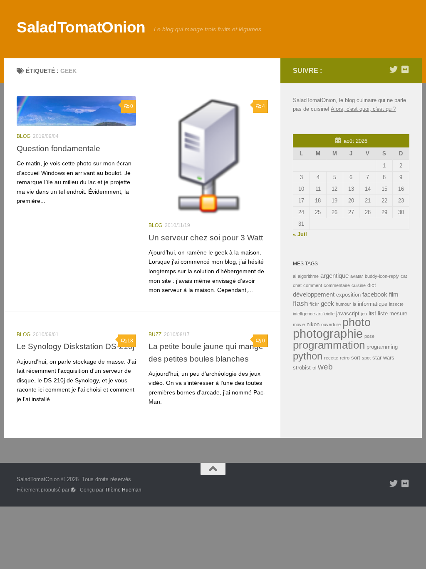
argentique (334, 275)
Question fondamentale (58, 148)
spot (366, 357)
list (372, 313)
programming (382, 347)
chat (297, 285)
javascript (347, 313)
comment (312, 285)
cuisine (359, 285)
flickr (314, 304)
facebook (374, 294)
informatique (372, 304)
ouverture (331, 324)
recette (331, 357)
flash (300, 303)
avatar (356, 276)
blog (23, 136)
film (394, 294)
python (307, 356)
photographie (328, 333)
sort (355, 357)
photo (356, 322)
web (325, 366)
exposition (348, 295)
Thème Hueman (123, 489)
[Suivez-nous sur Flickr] (405, 69)
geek (327, 303)
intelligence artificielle (313, 313)
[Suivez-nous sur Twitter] (393, 69)
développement (313, 294)
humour (343, 304)
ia (354, 304)
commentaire (337, 285)
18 (130, 341)
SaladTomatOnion (81, 27)
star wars (383, 357)
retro (344, 357)
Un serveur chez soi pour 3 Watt (206, 237)
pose (369, 336)
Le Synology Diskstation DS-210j (75, 346)
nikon (313, 324)
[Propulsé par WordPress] (73, 489)
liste (383, 313)
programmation (329, 345)
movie (299, 324)
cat (404, 276)
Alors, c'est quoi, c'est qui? (363, 109)
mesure (398, 313)
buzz (155, 334)
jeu (364, 313)
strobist (302, 367)
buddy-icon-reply (382, 276)
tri (314, 367)
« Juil (300, 234)
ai (294, 276)
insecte (396, 304)
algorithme (308, 276)
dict (371, 285)
